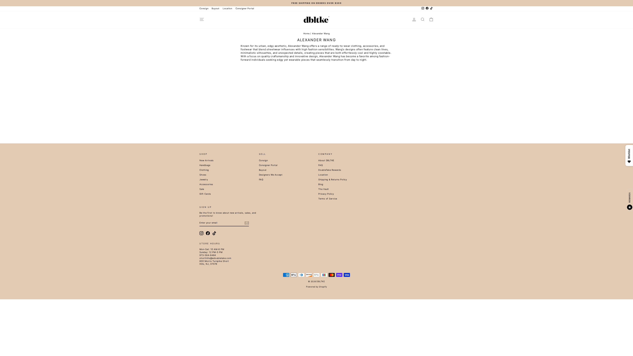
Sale (201, 189)
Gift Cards (205, 194)
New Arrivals (206, 160)
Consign (203, 8)
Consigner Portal (245, 8)
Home (306, 33)
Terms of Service (327, 198)
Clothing (204, 170)
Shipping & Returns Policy (332, 179)
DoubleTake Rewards (329, 170)
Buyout (215, 8)
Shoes (202, 175)
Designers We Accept (271, 175)
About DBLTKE (326, 160)
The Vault (323, 189)
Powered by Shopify (316, 286)
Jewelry (203, 179)
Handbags (205, 165)
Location (227, 8)
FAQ (261, 179)
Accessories (206, 184)
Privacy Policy (326, 194)
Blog (320, 184)
